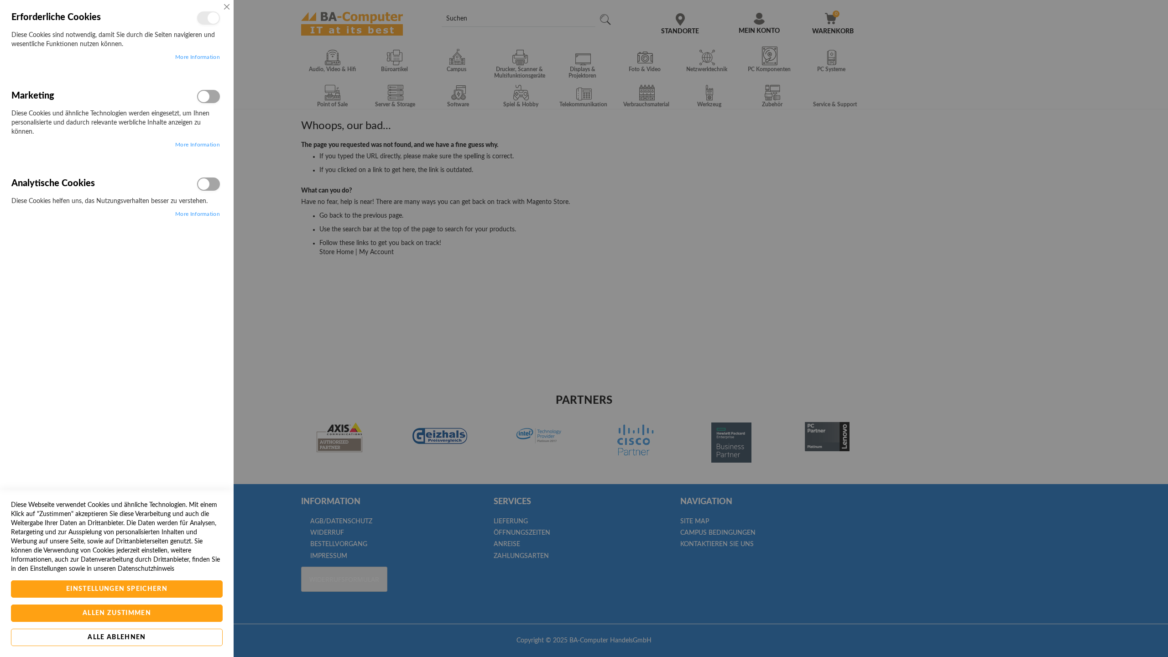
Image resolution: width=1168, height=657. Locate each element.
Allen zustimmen (117, 613)
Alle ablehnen (117, 637)
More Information (197, 57)
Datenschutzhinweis (146, 569)
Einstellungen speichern (116, 589)
